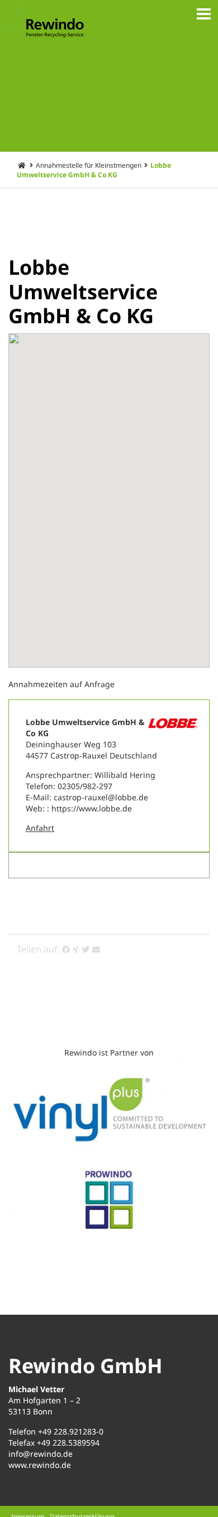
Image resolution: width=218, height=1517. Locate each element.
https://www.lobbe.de (91, 808)
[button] (109, 491)
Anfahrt (40, 828)
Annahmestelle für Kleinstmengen (88, 165)
